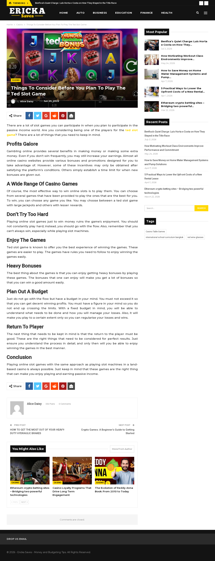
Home (63, 12)
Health (166, 12)
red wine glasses (195, 237)
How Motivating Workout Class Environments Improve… (182, 57)
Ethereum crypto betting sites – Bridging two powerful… (182, 104)
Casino (16, 80)
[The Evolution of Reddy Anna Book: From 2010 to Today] (114, 470)
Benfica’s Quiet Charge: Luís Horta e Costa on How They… (184, 43)
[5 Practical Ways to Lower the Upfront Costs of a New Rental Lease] (151, 92)
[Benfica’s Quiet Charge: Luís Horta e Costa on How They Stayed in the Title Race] (151, 45)
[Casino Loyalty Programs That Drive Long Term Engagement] (72, 470)
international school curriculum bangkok (164, 237)
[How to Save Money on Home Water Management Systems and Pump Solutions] (151, 74)
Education (123, 12)
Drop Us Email (17, 538)
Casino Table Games (155, 231)
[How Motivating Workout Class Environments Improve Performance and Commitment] (151, 59)
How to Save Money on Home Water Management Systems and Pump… (184, 74)
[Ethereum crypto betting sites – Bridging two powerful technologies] (30, 470)
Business (100, 12)
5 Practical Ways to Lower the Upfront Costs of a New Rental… (183, 90)
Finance (146, 12)
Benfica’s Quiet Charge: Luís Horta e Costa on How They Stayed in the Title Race (76, 3)
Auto (80, 12)
